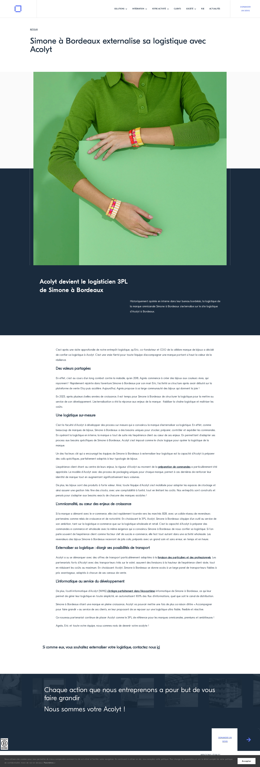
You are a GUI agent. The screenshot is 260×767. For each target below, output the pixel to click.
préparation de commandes (174, 466)
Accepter (246, 761)
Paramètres (49, 763)
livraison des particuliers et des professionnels (184, 557)
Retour (34, 29)
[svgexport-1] (18, 6)
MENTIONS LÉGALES (210, 755)
